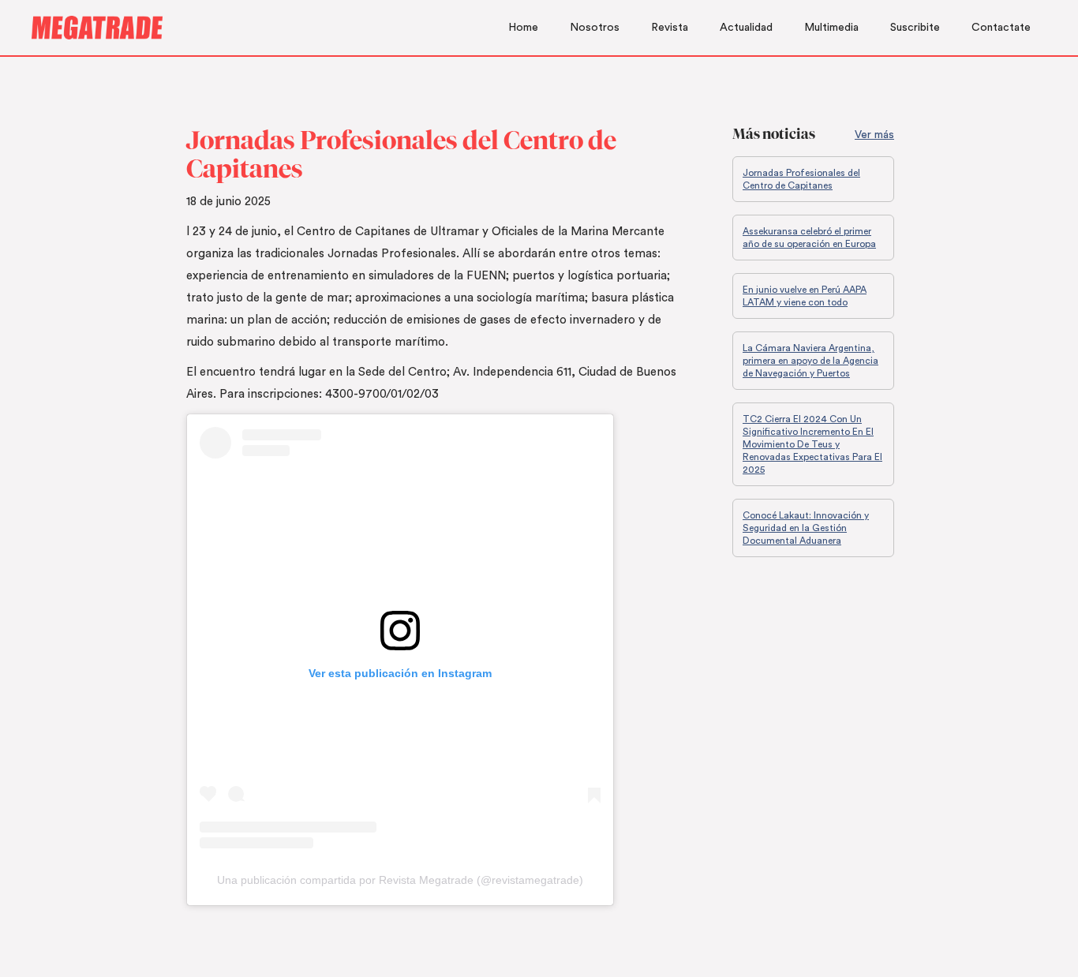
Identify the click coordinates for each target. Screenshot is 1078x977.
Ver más (874, 134)
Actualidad (746, 27)
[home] (97, 27)
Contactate (1001, 27)
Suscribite (915, 27)
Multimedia (831, 27)
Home (523, 27)
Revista (669, 27)
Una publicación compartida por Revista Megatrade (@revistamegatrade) (400, 880)
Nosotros (594, 27)
